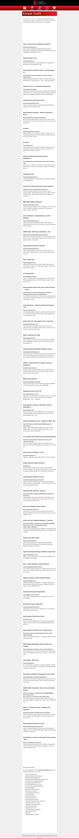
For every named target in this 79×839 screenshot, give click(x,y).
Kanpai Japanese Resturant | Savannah (34, 245)
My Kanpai (26, 142)
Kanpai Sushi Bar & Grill (30, 58)
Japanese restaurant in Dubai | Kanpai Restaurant (36, 577)
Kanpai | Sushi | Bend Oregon (31, 537)
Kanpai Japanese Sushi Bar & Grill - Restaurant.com (37, 630)
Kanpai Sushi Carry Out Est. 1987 (32, 391)
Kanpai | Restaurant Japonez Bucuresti (34, 463)
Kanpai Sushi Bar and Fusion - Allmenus (34, 490)
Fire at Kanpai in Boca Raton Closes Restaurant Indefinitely (39, 436)
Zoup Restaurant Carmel (30, 807)
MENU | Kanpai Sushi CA (30, 378)
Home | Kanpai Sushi (29, 259)
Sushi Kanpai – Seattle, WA (30, 660)
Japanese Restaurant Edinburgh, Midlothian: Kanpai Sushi (39, 551)
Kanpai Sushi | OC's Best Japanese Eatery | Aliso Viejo (38, 321)
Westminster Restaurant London (32, 789)
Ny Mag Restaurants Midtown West (33, 782)
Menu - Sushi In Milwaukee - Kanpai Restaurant (36, 564)
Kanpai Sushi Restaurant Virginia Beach (34, 591)
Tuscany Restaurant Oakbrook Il (32, 792)
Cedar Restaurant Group (30, 811)
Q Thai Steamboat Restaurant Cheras (33, 784)
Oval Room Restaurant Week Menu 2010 (34, 786)
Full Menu (26, 128)
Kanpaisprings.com (28, 174)
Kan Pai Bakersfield (28, 273)
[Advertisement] (39, 32)
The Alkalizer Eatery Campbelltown (32, 809)
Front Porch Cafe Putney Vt (31, 806)
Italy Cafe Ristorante (29, 794)
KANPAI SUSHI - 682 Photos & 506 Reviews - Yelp (36, 231)
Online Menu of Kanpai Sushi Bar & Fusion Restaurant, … (39, 186)
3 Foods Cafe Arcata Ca (30, 796)
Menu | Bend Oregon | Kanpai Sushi (33, 604)
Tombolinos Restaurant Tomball (32, 814)
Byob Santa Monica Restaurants (32, 777)
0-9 (22, 836)
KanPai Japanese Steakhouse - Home (33, 452)
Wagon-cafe (28, 812)
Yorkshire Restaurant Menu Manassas (33, 776)
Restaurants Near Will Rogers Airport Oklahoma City (36, 779)
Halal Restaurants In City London (32, 802)
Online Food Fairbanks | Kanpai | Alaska (34, 506)
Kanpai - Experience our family (31, 335)
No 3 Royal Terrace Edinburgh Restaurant (34, 781)
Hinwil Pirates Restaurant (30, 797)
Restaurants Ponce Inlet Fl (31, 791)
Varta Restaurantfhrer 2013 (31, 774)
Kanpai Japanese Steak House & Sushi (33, 100)
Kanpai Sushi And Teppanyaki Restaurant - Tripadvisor (38, 520)
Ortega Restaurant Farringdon (31, 799)
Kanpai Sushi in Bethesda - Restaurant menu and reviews (39, 674)
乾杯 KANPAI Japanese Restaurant (32, 202)
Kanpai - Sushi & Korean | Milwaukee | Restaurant (36, 44)
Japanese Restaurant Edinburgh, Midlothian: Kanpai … (38, 349)
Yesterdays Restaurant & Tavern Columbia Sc (35, 801)
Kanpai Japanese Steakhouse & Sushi (33, 476)
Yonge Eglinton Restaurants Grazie (32, 804)
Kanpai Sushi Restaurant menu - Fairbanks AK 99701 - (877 (39, 421)
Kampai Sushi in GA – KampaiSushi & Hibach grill (37, 86)
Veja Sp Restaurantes (30, 787)
